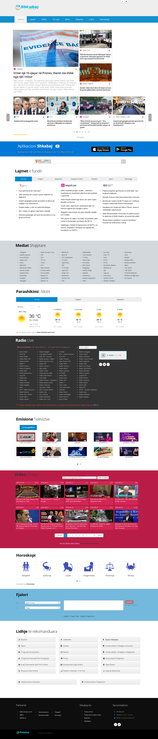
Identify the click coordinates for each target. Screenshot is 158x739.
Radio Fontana (84, 373)
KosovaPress (24, 257)
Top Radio (43, 378)
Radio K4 (82, 387)
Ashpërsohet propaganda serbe (26, 121)
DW (42, 255)
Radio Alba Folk (25, 359)
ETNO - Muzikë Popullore (88, 390)
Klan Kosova (45, 268)
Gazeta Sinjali (24, 270)
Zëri (63, 281)
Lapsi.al (106, 273)
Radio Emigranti (25, 368)
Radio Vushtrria (84, 394)
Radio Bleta (63, 368)
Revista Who (128, 260)
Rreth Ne (87, 718)
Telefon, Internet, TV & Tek (74, 671)
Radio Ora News (85, 366)
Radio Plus (23, 380)
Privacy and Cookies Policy (92, 715)
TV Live (56, 19)
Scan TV (106, 255)
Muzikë (24, 639)
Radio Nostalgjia (65, 394)
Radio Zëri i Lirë (44, 399)
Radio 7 (61, 383)
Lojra (91, 19)
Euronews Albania (110, 265)
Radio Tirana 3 (64, 366)
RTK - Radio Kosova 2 (27, 390)
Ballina (21, 19)
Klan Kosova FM (65, 361)
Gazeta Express (25, 255)
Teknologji (128, 179)
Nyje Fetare (110, 664)
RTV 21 (43, 260)
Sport (111, 179)
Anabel (126, 257)
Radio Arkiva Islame (46, 383)
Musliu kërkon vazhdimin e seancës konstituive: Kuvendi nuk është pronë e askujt (119, 221)
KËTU (96, 405)
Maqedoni (58, 179)
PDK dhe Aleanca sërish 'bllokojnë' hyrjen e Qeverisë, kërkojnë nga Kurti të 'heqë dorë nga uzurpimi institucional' (95, 56)
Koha (21, 263)
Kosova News (45, 270)
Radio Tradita (64, 359)
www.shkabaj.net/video (89, 543)
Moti (67, 19)
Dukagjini (23, 281)
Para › (100, 535)
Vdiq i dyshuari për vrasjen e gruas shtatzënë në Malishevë (36, 196)
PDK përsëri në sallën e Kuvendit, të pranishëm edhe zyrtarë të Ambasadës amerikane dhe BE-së (79, 220)
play (103, 355)
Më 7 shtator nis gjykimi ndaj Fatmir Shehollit (34, 211)
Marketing (87, 721)
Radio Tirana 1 (25, 366)
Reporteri (23, 265)
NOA (84, 281)
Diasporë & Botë (77, 179)
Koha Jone (107, 276)
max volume (120, 355)
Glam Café (82, 385)
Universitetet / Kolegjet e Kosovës (119, 646)
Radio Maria (83, 383)
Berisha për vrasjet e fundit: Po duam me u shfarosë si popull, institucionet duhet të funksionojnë (121, 202)
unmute (108, 355)
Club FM (22, 354)
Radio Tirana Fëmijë (86, 359)
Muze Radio (63, 399)
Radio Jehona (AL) (26, 373)
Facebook (115, 724)
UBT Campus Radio (46, 390)
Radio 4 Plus (43, 371)
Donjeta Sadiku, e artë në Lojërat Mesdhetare (34, 207)
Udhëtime (67, 639)
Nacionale (23, 276)
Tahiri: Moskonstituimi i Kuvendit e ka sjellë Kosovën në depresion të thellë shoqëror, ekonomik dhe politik (121, 215)
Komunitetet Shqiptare (114, 658)
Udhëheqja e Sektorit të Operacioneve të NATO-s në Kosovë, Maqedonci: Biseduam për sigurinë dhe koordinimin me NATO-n (79, 227)
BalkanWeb (86, 252)
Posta (65, 658)
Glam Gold (63, 385)
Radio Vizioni (83, 378)
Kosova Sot (66, 278)
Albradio (62, 390)
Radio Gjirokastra (85, 368)
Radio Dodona (84, 380)
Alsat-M (64, 255)
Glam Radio (24, 352)
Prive (126, 255)
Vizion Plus (86, 260)
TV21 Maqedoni (67, 257)
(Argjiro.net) (90, 616)
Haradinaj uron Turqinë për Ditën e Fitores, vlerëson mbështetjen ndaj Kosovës (121, 208)
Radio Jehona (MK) (45, 373)
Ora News (86, 263)
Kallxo (22, 715)
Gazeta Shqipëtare (89, 278)
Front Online (45, 273)
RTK (42, 257)
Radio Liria (43, 392)
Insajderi (23, 278)
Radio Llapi (83, 364)
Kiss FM (62, 356)
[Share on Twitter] (104, 364)
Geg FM (22, 375)
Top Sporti (128, 268)
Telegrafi (23, 252)
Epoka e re (44, 281)
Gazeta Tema (108, 278)
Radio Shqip (24, 356)
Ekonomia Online (25, 268)
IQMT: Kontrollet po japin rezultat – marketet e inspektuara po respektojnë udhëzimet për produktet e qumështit (79, 193)
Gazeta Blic (44, 278)
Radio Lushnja (64, 371)
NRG (21, 387)
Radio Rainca (63, 397)
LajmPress (65, 263)
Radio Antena (24, 392)
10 (94, 535)
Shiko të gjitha (103, 478)
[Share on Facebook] (100, 364)
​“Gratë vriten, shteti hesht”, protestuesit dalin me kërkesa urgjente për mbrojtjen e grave (77, 207)
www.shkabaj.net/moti (46, 332)
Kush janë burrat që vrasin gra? (30, 191)
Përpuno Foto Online (29, 671)
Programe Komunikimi (30, 652)
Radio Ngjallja (24, 385)
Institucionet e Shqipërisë (94, 682)
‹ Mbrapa (59, 535)
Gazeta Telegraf (109, 281)
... (90, 535)
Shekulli (85, 273)
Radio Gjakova (84, 361)
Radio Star (23, 378)
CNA (105, 257)
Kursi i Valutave (111, 639)
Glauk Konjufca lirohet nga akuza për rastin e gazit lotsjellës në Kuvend (78, 201)
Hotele (66, 646)
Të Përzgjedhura (28, 427)
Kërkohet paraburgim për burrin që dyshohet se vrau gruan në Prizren (37, 216)
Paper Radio (83, 354)
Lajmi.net (65, 270)
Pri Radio (62, 373)
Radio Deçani (24, 399)
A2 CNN (106, 252)
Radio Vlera (23, 397)
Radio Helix (63, 364)
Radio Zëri (62, 380)
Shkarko (79, 19)
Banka (65, 652)
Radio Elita (23, 371)
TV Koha (64, 260)
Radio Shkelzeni (44, 397)
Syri (105, 270)
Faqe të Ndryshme (112, 671)
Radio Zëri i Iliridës (26, 394)
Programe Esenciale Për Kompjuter (35, 658)
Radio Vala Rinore (45, 375)
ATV (42, 265)
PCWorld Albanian (130, 273)
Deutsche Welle (44, 715)
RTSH (105, 263)
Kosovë (23, 179)
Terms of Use (88, 712)
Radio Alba (63, 375)
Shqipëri (40, 179)
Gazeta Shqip (87, 270)
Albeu (126, 265)
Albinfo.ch (65, 252)
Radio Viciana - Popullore (48, 380)
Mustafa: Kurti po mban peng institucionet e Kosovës (121, 197)
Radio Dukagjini (84, 352)
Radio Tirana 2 (44, 366)
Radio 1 (22, 364)
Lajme (32, 19)
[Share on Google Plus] (108, 364)
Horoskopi (105, 19)
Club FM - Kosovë (45, 356)
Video (44, 19)
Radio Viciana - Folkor (46, 359)
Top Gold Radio (64, 387)
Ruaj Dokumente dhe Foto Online (34, 664)
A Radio (62, 352)
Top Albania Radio (45, 354)
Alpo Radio (43, 368)
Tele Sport (128, 270)
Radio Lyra (83, 392)
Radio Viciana (24, 361)
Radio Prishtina (84, 356)
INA (63, 265)
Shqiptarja (86, 268)
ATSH (105, 260)
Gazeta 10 (44, 276)
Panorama (86, 276)
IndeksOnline (24, 273)
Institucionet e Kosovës (30, 682)
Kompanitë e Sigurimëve (73, 664)
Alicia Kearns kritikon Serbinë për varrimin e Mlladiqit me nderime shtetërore (59, 123)
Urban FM (42, 364)
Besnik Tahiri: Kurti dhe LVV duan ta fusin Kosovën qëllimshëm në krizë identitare (95, 89)
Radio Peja (63, 378)
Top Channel (87, 255)
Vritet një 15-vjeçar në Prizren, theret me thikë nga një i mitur (43, 75)
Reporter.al (107, 268)
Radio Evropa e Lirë (47, 252)
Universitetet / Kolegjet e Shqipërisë (120, 652)
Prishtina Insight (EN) (131, 276)
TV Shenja (65, 268)
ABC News (86, 265)
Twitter (119, 724)
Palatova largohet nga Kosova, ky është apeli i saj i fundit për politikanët (120, 192)
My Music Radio (44, 387)
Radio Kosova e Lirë (46, 361)
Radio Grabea (84, 397)
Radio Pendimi (25, 383)
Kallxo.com (23, 260)
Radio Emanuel (44, 385)
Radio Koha (63, 392)
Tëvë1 (43, 263)
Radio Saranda (84, 371)
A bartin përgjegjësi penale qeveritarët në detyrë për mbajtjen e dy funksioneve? (128, 123)
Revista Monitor (130, 263)
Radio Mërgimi (44, 352)
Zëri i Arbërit (43, 394)
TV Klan (85, 257)
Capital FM (83, 375)
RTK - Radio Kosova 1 (66, 354)
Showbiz (94, 179)
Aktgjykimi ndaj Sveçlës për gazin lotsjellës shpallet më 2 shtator (79, 213)
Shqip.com (65, 273)
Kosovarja (128, 252)
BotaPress (65, 276)
